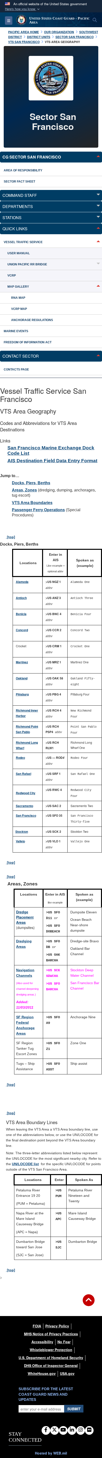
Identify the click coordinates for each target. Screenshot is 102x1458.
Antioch (21, 598)
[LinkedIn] (72, 1430)
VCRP (11, 275)
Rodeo (20, 757)
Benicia (21, 614)
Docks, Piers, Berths (31, 483)
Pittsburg (22, 694)
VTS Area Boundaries (32, 503)
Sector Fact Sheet (19, 181)
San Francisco (26, 815)
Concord (22, 630)
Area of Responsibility (23, 170)
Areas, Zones (24, 490)
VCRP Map (19, 309)
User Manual (18, 253)
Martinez (22, 662)
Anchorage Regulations (32, 320)
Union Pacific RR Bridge (27, 264)
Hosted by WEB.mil (51, 1453)
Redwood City (25, 793)
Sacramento (24, 806)
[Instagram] (80, 1430)
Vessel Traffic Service (23, 242)
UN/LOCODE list (25, 1164)
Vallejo (20, 841)
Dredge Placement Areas (25, 917)
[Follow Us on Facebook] (46, 1430)
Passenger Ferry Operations (38, 510)
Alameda (22, 581)
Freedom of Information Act (27, 342)
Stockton (21, 831)
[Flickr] (89, 1430)
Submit (73, 1408)
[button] (23, 9)
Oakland (21, 678)
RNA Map (18, 298)
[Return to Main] (89, 1303)
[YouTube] (63, 1430)
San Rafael (23, 773)
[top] (10, 537)
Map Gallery (18, 286)
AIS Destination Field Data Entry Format (52, 460)
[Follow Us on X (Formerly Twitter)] (54, 1430)
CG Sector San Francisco (31, 157)
